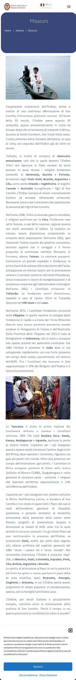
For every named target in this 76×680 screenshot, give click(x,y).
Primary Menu (68, 6)
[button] (70, 630)
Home (8, 30)
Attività (20, 30)
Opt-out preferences (28, 675)
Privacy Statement (48, 675)
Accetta (38, 666)
